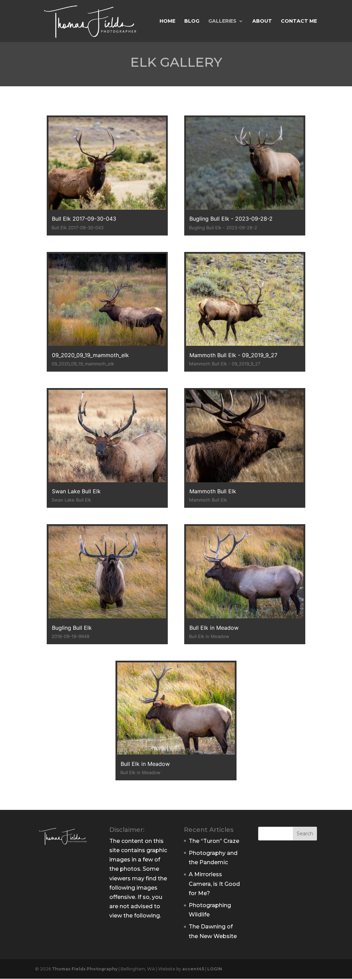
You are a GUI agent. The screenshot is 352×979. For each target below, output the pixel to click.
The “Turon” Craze (214, 841)
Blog (191, 21)
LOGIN (214, 968)
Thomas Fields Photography (85, 968)
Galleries (222, 21)
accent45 (193, 968)
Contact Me (299, 21)
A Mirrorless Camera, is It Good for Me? (214, 883)
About (262, 21)
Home (167, 21)
